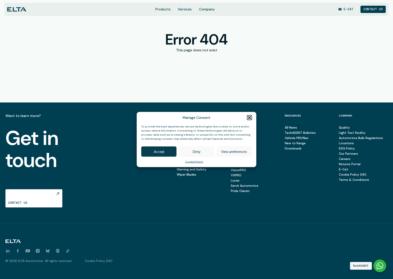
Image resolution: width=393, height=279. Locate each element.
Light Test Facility (352, 133)
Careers (344, 159)
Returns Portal (349, 164)
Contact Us (373, 9)
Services (185, 9)
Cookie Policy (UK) (352, 174)
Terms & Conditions (354, 180)
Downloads (293, 148)
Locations (346, 143)
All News (291, 127)
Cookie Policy (194, 162)
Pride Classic (240, 191)
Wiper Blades (186, 174)
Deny (197, 151)
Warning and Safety (191, 169)
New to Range (295, 143)
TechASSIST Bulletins (300, 133)
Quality (344, 127)
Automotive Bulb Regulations (361, 138)
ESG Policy (347, 148)
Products (163, 9)
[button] (249, 117)
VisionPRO (238, 170)
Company (207, 9)
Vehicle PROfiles (296, 138)
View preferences (234, 151)
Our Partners (348, 154)
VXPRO (236, 175)
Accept (159, 151)
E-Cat (343, 169)
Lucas (235, 180)
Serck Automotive (244, 186)
